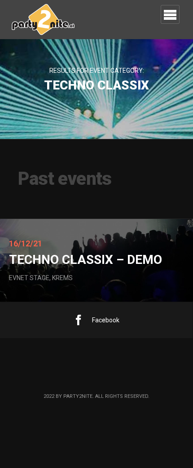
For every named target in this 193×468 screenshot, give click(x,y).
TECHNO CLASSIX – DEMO (85, 259)
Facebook (105, 320)
